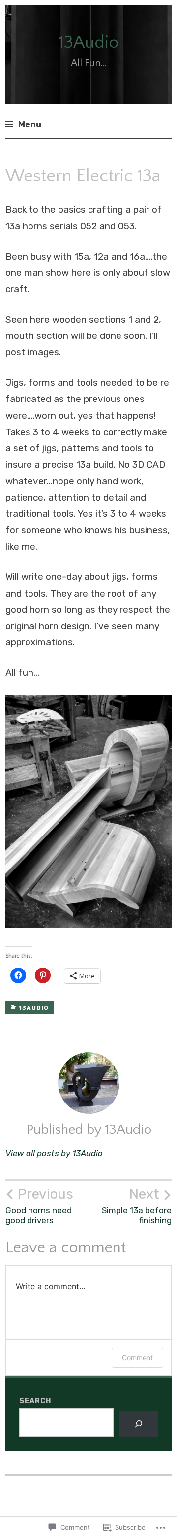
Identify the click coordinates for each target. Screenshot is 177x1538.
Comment (137, 1357)
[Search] (138, 1424)
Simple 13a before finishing (137, 1205)
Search (35, 1401)
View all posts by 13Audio (54, 1153)
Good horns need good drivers (39, 1205)
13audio (34, 1007)
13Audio (88, 42)
